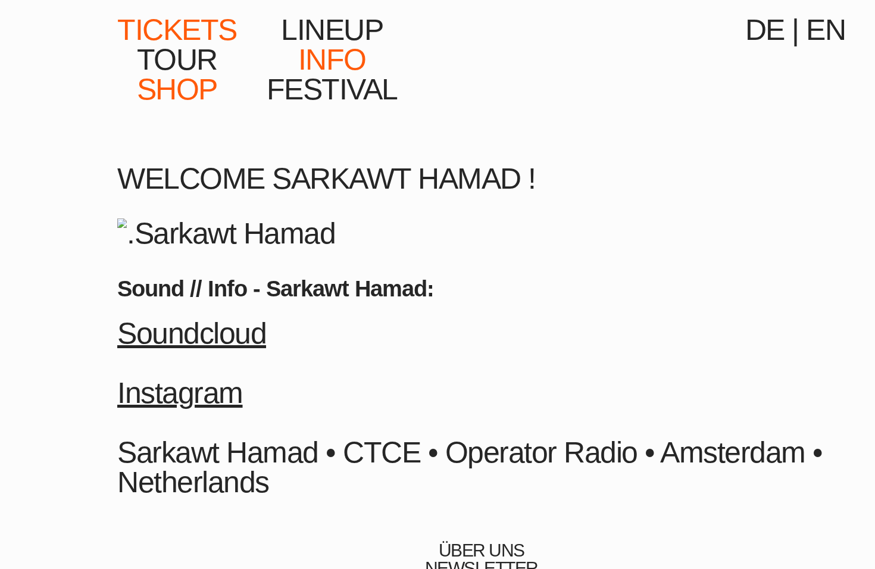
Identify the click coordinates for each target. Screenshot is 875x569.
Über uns (481, 550)
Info (332, 59)
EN (825, 30)
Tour (177, 59)
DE (765, 30)
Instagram (180, 392)
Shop (177, 89)
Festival (332, 89)
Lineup (332, 30)
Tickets (177, 30)
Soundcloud (191, 333)
